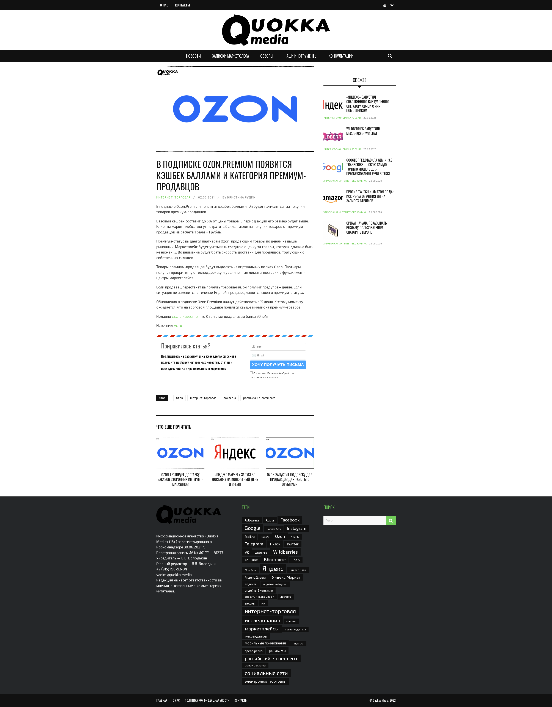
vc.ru (178, 325)
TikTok (274, 544)
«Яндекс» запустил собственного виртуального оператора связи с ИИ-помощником (367, 103)
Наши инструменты (300, 56)
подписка (230, 398)
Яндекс (273, 568)
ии (263, 603)
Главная (162, 700)
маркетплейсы (262, 628)
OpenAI (265, 536)
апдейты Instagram (275, 584)
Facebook (290, 519)
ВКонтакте (275, 559)
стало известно (185, 316)
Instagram (296, 528)
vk (247, 552)
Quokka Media (380, 700)
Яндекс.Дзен (298, 570)
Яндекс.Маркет (286, 577)
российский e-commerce (259, 398)
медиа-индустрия (295, 629)
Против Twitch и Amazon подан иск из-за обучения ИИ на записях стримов (370, 196)
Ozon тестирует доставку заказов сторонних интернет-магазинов (180, 479)
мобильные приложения (265, 643)
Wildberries (285, 551)
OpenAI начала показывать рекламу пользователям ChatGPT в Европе (366, 227)
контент (291, 621)
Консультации (341, 56)
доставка (286, 596)
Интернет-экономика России (342, 117)
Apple (270, 520)
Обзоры (266, 56)
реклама (277, 650)
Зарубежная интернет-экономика (345, 180)
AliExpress (252, 520)
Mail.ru (250, 537)
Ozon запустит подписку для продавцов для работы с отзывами (289, 479)
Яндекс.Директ (255, 577)
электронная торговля (265, 681)
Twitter (292, 544)
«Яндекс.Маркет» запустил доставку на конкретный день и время (235, 479)
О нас (164, 5)
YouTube (251, 560)
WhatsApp (261, 552)
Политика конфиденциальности (207, 700)
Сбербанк (250, 569)
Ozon (179, 398)
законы (250, 603)
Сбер (296, 560)
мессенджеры (256, 636)
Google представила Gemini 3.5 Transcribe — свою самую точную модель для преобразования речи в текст (369, 166)
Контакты (182, 5)
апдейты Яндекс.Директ (259, 596)
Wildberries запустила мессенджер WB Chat (363, 131)
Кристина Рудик (241, 197)
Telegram (254, 543)
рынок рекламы (255, 665)
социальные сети (266, 673)
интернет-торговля (203, 398)
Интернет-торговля (173, 197)
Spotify (295, 536)
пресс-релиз (254, 651)
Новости (193, 56)
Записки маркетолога (230, 56)
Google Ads (274, 528)
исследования (262, 620)
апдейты (251, 584)
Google (252, 528)
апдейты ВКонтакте (259, 590)
